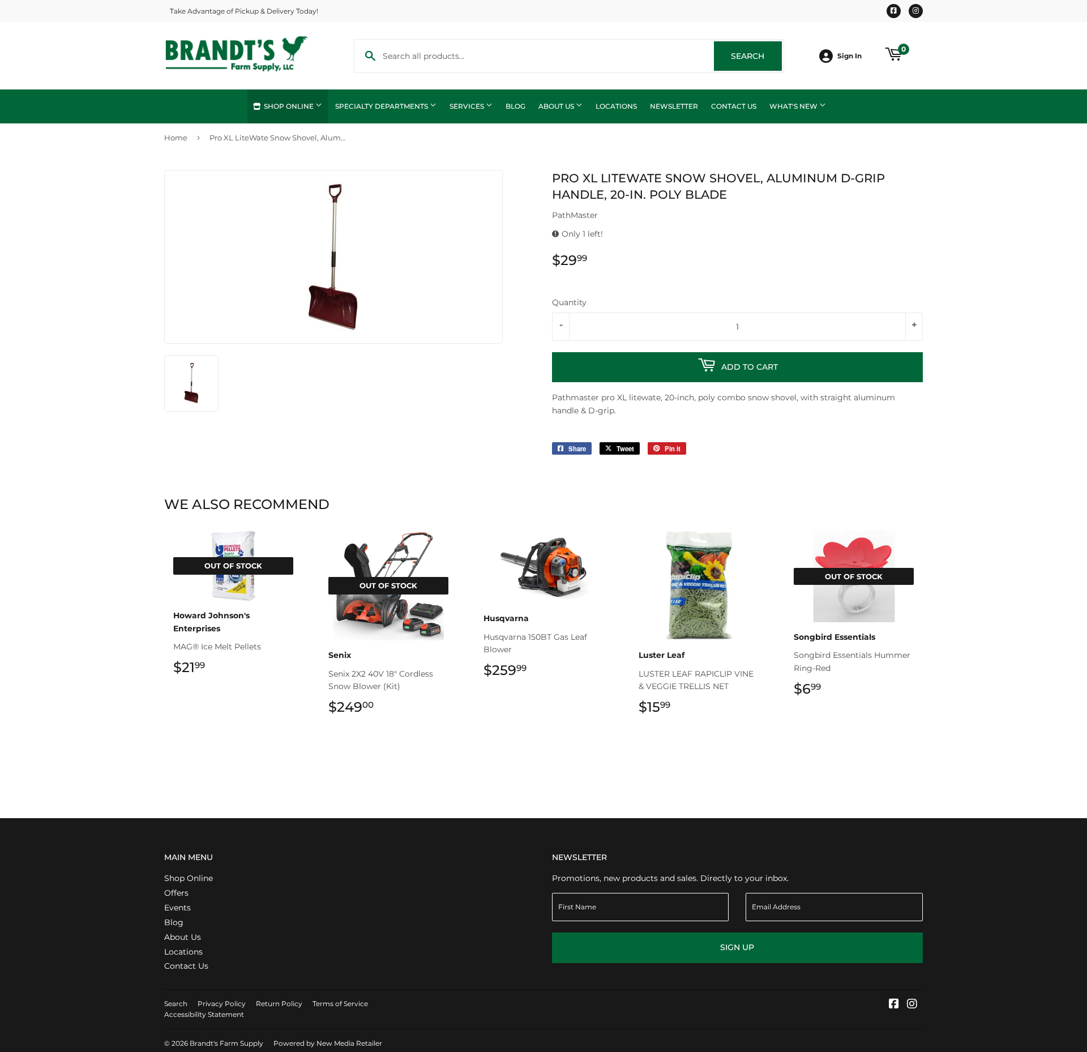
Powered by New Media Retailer (327, 1043)
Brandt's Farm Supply (226, 1043)
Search (756, 56)
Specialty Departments (382, 106)
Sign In (849, 56)
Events (177, 908)
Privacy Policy (222, 1003)
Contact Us (733, 106)
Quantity (569, 302)
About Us (557, 106)
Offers (176, 893)
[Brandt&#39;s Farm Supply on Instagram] (912, 1005)
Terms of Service (340, 1003)
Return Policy (279, 1003)
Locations (616, 106)
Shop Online (288, 106)
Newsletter (674, 106)
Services (468, 106)
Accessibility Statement (204, 1014)
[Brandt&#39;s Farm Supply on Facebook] (894, 1005)
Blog (515, 106)
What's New (794, 106)
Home (175, 137)
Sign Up (737, 947)
